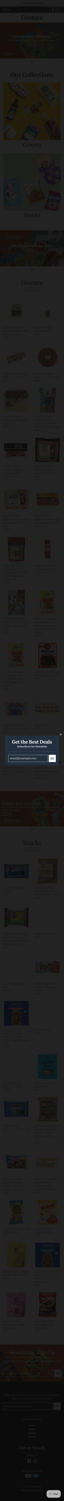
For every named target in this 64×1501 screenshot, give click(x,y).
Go (52, 758)
